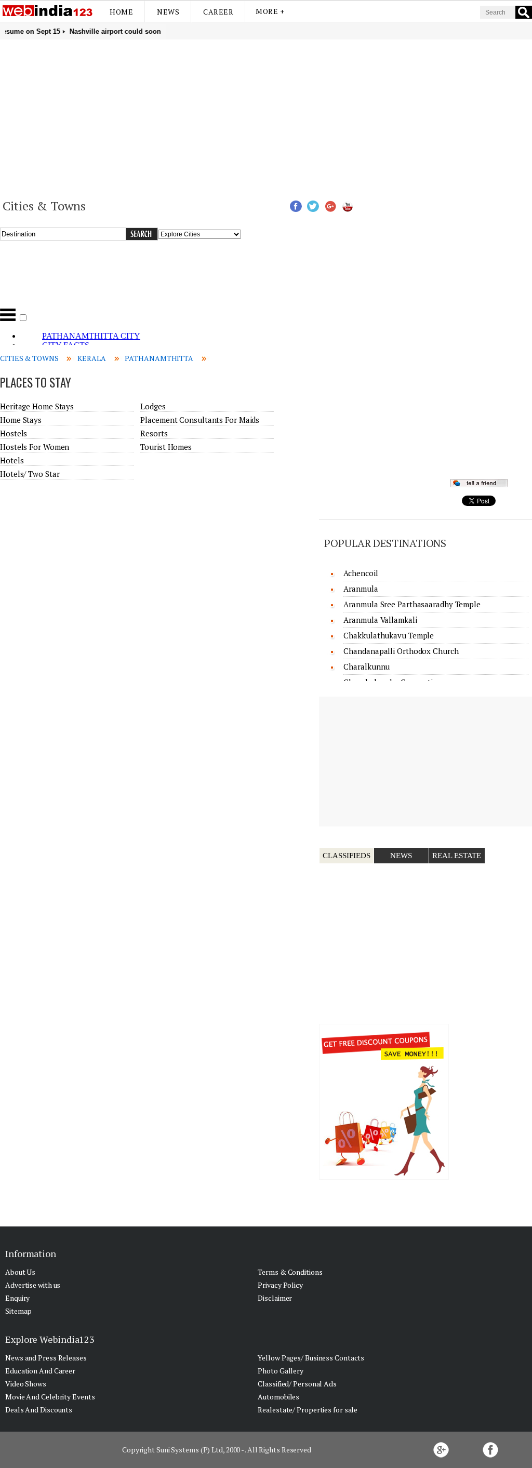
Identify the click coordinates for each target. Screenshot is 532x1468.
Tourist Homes (166, 447)
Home (121, 12)
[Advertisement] (266, 117)
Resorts (153, 433)
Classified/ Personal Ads (297, 1384)
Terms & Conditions (290, 1272)
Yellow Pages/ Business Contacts (311, 1358)
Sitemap (18, 1311)
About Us (20, 1272)
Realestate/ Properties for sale (307, 1409)
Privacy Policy (280, 1285)
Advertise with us (32, 1285)
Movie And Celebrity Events (50, 1397)
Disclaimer (275, 1298)
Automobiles (278, 1397)
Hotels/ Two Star (29, 474)
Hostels (13, 433)
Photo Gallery (280, 1371)
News (168, 12)
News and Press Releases (46, 1358)
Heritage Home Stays (37, 406)
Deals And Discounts (38, 1409)
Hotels (11, 460)
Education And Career (40, 1371)
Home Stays (21, 420)
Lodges (152, 406)
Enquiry (17, 1298)
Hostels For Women (34, 447)
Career (218, 12)
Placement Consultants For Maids (199, 420)
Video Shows (25, 1384)
